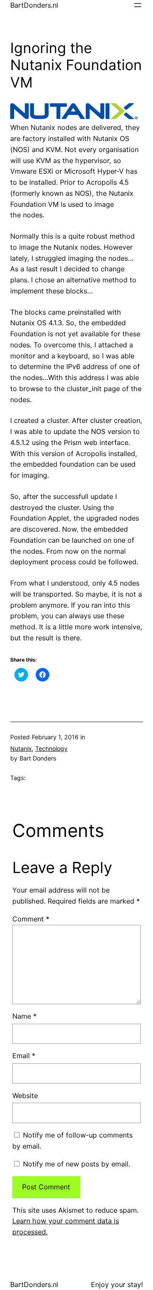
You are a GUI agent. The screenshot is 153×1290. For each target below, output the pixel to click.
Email (23, 1055)
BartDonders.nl (34, 5)
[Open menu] (138, 5)
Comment (30, 919)
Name (24, 1016)
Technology (51, 748)
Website (25, 1095)
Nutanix (21, 748)
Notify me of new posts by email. (76, 1164)
